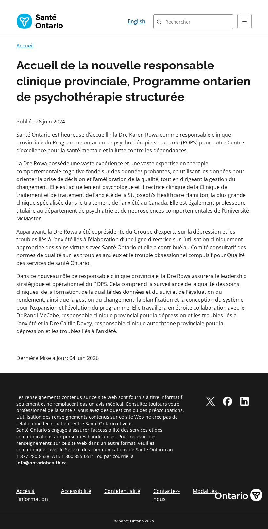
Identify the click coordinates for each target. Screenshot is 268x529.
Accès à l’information (32, 494)
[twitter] (210, 401)
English (136, 21)
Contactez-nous (166, 494)
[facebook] (227, 401)
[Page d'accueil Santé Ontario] (39, 21)
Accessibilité (76, 491)
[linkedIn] (244, 401)
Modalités (205, 491)
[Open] (244, 21)
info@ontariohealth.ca (41, 463)
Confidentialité (122, 491)
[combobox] (193, 21)
